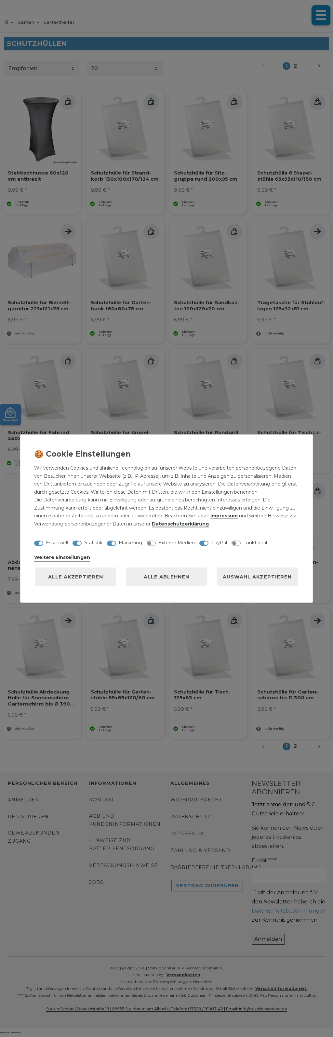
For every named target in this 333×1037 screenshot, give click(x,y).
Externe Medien (176, 542)
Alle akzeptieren (75, 577)
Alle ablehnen (166, 577)
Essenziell (57, 542)
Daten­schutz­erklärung (180, 523)
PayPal (219, 542)
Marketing (130, 542)
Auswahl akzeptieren (257, 577)
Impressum (224, 516)
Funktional (255, 542)
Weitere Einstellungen (62, 557)
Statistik (93, 542)
